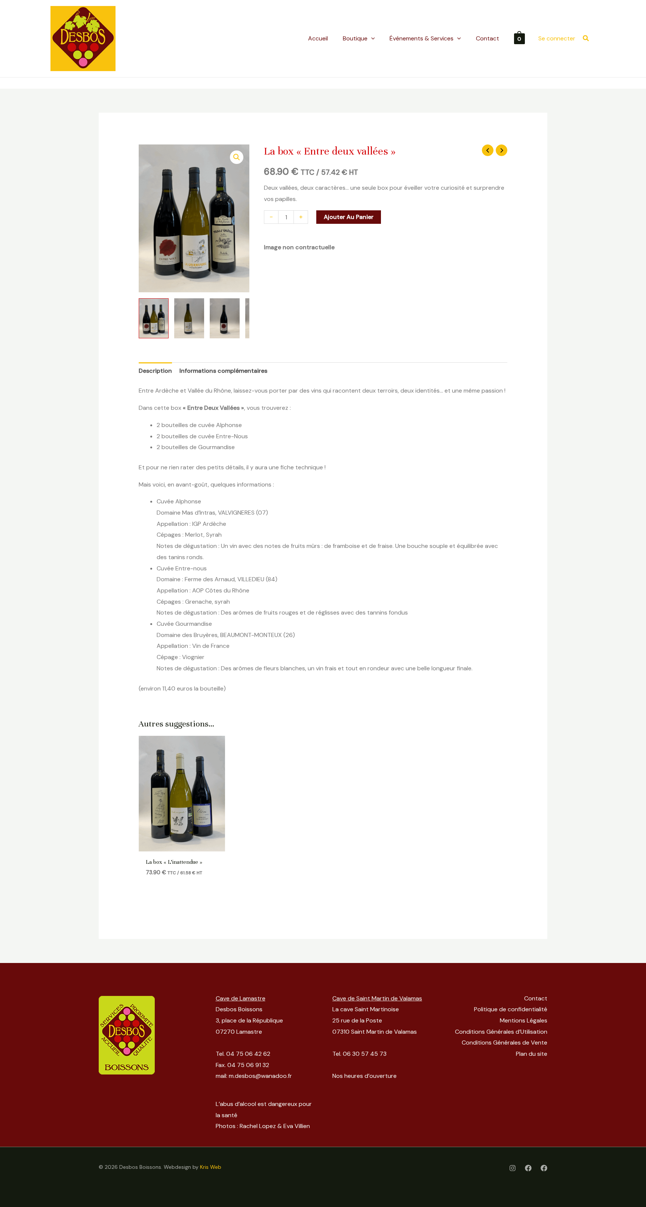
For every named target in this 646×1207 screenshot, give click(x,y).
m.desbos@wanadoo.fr (260, 1076)
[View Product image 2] (189, 318)
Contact (535, 998)
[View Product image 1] (154, 318)
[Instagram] (512, 1168)
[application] (371, 39)
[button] (586, 39)
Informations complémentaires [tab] (223, 371)
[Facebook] (528, 1168)
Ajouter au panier (348, 217)
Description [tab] (155, 371)
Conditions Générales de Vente (504, 1042)
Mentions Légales (523, 1020)
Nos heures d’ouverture (364, 1076)
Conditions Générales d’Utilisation (501, 1032)
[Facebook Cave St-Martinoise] (544, 1168)
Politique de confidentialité (510, 1009)
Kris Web (210, 1167)
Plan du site (531, 1054)
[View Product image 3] (225, 318)
